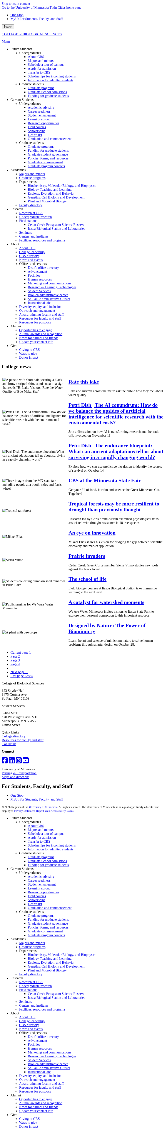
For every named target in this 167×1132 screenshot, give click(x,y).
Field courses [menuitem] (37, 127)
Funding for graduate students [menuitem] (48, 96)
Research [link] (16, 209)
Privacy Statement (24, 810)
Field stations (28, 990)
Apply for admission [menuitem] (42, 68)
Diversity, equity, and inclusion (40, 1076)
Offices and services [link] (33, 264)
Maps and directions (15, 777)
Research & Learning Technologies (52, 1056)
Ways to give (28, 1122)
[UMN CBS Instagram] (19, 762)
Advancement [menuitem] (37, 271)
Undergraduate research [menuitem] (35, 217)
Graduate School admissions (47, 861)
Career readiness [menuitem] (39, 111)
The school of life (87, 579)
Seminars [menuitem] (25, 232)
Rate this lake (83, 382)
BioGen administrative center (48, 1064)
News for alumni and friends (38, 1107)
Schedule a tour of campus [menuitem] (46, 64)
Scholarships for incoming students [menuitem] (52, 76)
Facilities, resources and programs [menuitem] (42, 240)
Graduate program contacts (46, 935)
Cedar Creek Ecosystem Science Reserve (56, 994)
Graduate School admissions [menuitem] (47, 92)
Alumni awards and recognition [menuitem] (40, 334)
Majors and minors (40, 830)
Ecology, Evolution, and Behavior (51, 962)
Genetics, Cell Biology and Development (56, 966)
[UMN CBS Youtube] (26, 762)
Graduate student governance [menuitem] (48, 154)
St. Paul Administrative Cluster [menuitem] (49, 299)
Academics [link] (18, 170)
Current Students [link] (21, 100)
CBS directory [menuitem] (29, 256)
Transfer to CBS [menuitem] (39, 72)
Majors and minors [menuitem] (40, 60)
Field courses (37, 896)
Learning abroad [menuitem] (39, 119)
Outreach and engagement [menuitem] (37, 310)
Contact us (9, 744)
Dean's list (35, 904)
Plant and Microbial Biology (47, 970)
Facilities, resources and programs (42, 1009)
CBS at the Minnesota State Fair (104, 480)
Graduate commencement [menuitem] (45, 162)
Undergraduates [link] (30, 53)
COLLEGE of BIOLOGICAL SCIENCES (32, 34)
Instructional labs (39, 1072)
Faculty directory (30, 974)
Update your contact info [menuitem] (36, 342)
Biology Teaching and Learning (50, 958)
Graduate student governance (48, 923)
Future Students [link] (21, 49)
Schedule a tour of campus (46, 833)
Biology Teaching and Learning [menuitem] (50, 189)
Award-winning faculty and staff (41, 1083)
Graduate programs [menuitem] (41, 88)
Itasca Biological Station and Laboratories (56, 997)
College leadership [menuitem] (32, 252)
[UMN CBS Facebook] (5, 762)
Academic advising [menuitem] (41, 107)
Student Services (39, 1060)
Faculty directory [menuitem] (30, 205)
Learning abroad (39, 888)
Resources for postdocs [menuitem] (35, 322)
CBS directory (29, 1025)
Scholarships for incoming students (52, 845)
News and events (31, 1029)
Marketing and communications (49, 1052)
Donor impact (28, 1126)
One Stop (16, 15)
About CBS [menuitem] (36, 57)
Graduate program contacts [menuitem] (46, 166)
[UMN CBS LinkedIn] (12, 762)
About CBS (36, 826)
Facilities (34, 1044)
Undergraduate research (35, 986)
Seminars (25, 1001)
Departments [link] (28, 182)
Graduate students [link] (31, 84)
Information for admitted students (50, 849)
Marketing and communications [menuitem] (49, 283)
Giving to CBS (29, 1119)
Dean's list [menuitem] (35, 135)
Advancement (37, 1040)
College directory (13, 736)
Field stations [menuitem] (28, 221)
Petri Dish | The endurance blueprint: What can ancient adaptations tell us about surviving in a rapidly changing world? (115, 451)
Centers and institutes (33, 1005)
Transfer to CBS (39, 841)
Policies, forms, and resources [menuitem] (48, 158)
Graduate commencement (45, 931)
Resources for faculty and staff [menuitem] (40, 318)
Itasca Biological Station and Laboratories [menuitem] (56, 228)
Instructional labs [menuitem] (39, 303)
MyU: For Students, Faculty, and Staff (36, 19)
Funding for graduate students (48, 865)
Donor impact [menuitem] (28, 357)
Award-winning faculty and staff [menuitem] (41, 314)
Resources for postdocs (35, 1091)
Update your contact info (36, 1111)
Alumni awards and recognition (40, 1103)
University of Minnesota (43, 807)
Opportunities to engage (35, 1099)
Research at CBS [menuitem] (31, 213)
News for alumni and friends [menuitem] (38, 338)
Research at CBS (31, 982)
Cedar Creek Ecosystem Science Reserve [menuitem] (56, 224)
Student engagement (42, 884)
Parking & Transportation (19, 773)
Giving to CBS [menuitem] (29, 349)
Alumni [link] (15, 326)
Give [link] (13, 346)
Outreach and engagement (37, 1079)
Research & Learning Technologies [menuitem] (52, 287)
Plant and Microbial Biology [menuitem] (47, 201)
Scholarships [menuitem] (36, 131)
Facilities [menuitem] (34, 275)
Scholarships (36, 900)
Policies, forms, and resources (48, 927)
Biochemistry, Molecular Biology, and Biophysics (62, 954)
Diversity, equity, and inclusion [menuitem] (40, 306)
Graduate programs (41, 857)
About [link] (14, 244)
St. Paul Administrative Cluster (49, 1068)
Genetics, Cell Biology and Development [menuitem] (56, 197)
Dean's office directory (43, 1036)
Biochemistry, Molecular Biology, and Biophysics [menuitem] (62, 185)
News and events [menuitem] (31, 260)
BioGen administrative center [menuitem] (48, 295)
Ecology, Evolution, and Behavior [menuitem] (51, 193)
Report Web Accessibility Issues (54, 810)
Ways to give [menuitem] (28, 353)
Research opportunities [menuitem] (43, 123)
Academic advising (41, 876)
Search (7, 26)
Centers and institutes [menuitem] (33, 236)
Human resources (40, 1048)
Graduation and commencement (50, 908)
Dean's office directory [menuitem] (43, 267)
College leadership (32, 1021)
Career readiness (39, 880)
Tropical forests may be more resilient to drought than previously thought (113, 506)
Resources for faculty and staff (22, 740)
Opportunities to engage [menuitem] (35, 330)
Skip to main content (16, 3)
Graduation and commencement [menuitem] (50, 139)
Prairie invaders (86, 556)
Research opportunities (43, 892)
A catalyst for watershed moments (106, 602)
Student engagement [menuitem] (42, 115)
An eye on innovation (91, 533)
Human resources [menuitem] (40, 279)
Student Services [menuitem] (39, 291)
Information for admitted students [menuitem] (50, 80)
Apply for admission (42, 837)
